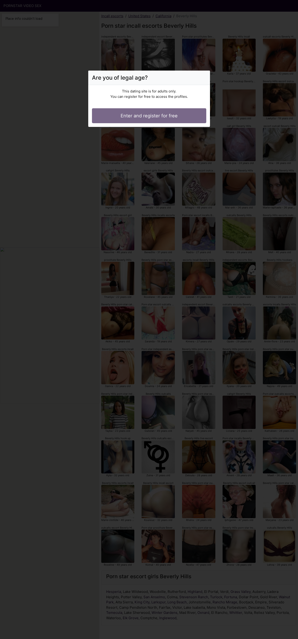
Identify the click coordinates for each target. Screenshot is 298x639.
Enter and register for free (149, 116)
